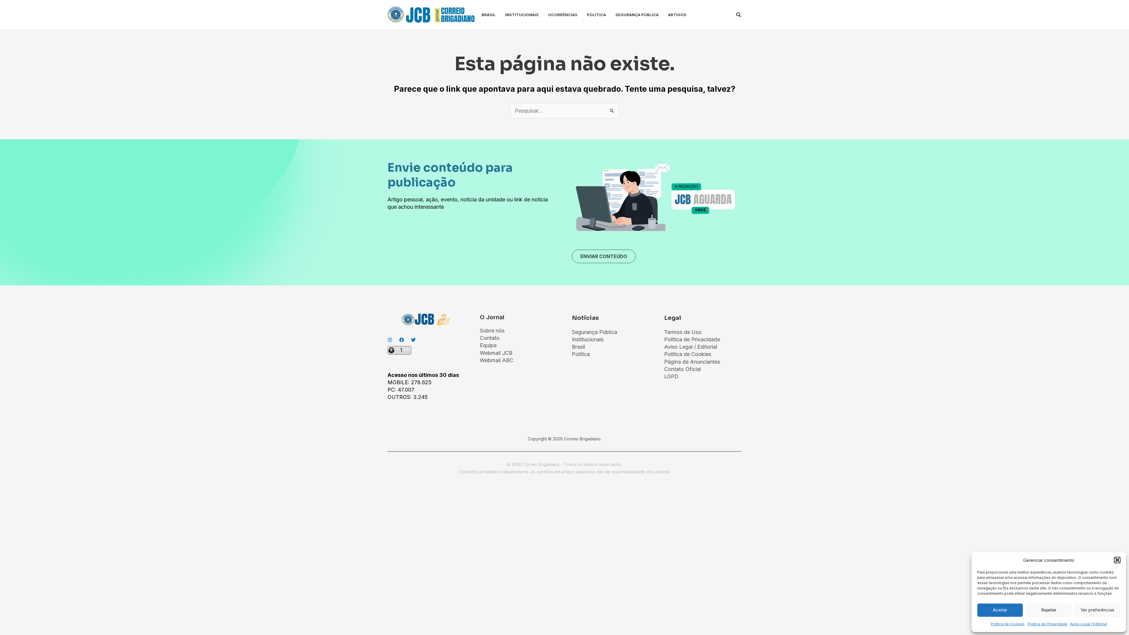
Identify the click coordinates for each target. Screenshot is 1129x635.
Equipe (488, 345)
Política (596, 14)
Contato (490, 338)
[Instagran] (390, 339)
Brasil (489, 14)
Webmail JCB (496, 353)
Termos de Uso (683, 332)
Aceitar (1000, 610)
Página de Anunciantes (692, 362)
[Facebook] (401, 339)
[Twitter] (413, 339)
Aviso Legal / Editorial (1088, 624)
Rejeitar (1048, 610)
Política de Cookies (1008, 624)
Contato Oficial (682, 369)
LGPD (671, 376)
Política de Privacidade (1047, 624)
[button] (1117, 560)
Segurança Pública (637, 14)
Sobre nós (492, 330)
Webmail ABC (496, 360)
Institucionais (522, 14)
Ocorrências (562, 14)
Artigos (677, 14)
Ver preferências (1097, 610)
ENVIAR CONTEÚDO (603, 256)
